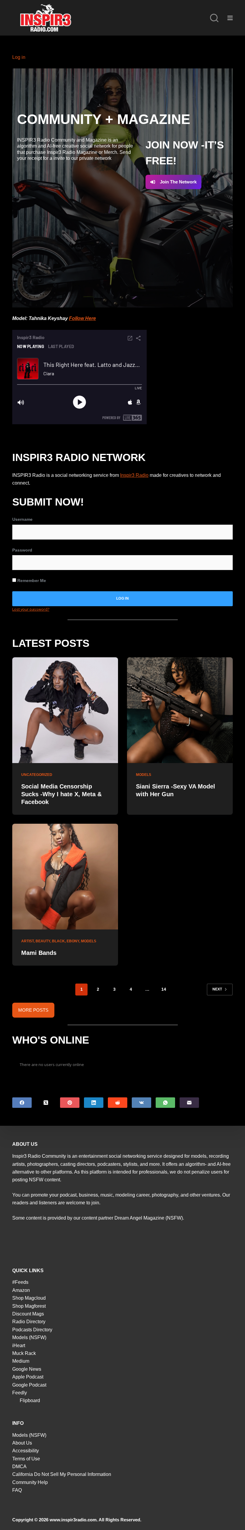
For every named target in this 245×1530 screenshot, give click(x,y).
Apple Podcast (27, 1376)
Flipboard (30, 1400)
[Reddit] (117, 1102)
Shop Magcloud (29, 1298)
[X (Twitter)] (46, 1102)
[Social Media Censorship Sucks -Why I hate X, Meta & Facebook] (65, 710)
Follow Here (82, 318)
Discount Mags (28, 1313)
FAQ (17, 1490)
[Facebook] (22, 1102)
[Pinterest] (69, 1102)
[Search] (214, 18)
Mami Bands (38, 952)
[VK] (141, 1102)
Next (217, 989)
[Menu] (230, 18)
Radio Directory (28, 1321)
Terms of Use (26, 1458)
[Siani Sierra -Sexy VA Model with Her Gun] (180, 710)
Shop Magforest (29, 1306)
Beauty (43, 941)
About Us (22, 1442)
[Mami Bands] (65, 876)
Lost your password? (30, 609)
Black (58, 941)
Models (143, 775)
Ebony (73, 941)
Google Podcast (29, 1384)
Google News (26, 1369)
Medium (20, 1361)
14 (163, 989)
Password (22, 550)
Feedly (19, 1392)
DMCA (19, 1466)
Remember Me (31, 580)
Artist (27, 941)
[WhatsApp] (165, 1102)
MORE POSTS (33, 1010)
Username (22, 519)
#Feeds (20, 1282)
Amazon (21, 1290)
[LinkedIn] (93, 1102)
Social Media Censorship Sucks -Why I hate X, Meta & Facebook (61, 794)
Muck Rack (24, 1353)
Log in (18, 57)
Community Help (30, 1482)
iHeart (18, 1345)
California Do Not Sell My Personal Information (61, 1474)
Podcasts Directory (32, 1329)
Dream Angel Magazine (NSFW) (148, 1217)
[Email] (189, 1102)
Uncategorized (36, 775)
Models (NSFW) (29, 1337)
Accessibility (25, 1450)
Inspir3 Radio (134, 475)
